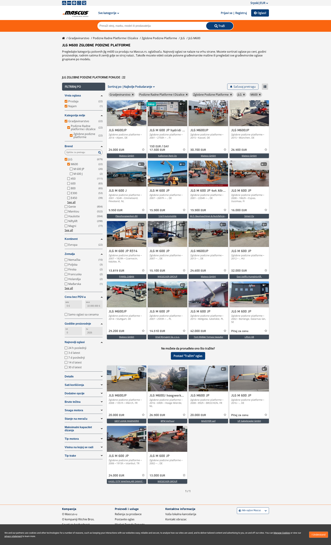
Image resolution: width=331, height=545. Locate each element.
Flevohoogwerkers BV (127, 216)
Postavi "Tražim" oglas (188, 356)
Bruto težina (73, 401)
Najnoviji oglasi (75, 342)
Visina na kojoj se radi (79, 447)
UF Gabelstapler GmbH (249, 420)
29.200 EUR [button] (116, 331)
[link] (126, 113)
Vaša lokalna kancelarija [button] (180, 514)
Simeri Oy (249, 216)
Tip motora (72, 438)
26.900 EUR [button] (239, 150)
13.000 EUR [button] (157, 475)
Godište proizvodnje (78, 323)
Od (67, 329)
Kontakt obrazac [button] (176, 519)
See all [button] (71, 202)
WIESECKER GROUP (167, 276)
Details (69, 376)
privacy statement (13, 536)
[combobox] (239, 510)
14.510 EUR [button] (157, 331)
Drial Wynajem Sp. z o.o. (167, 336)
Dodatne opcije (74, 393)
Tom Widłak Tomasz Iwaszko (208, 336)
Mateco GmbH (126, 155)
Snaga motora (74, 410)
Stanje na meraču (76, 418)
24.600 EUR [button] (198, 270)
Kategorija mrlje (75, 115)
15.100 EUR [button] (157, 270)
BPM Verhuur (167, 420)
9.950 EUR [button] (116, 210)
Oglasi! (262, 13)
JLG (183, 38)
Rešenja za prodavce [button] (128, 514)
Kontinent (71, 238)
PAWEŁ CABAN (126, 276)
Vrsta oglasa (73, 95)
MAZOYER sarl (208, 420)
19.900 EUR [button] (198, 210)
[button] (83, 87)
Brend (69, 146)
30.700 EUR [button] (198, 150)
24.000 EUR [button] (116, 150)
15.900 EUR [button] (157, 210)
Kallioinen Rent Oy (167, 155)
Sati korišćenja (74, 384)
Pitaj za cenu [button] (239, 331)
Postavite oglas (124, 519)
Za (87, 329)
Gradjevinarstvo (78, 38)
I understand (318, 534)
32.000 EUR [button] (239, 270)
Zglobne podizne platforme (159, 38)
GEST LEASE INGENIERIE (126, 420)
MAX (88, 302)
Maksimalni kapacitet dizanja (78, 429)
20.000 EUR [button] (116, 415)
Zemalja (70, 253)
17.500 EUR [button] (159, 148)
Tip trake (70, 455)
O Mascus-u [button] (69, 514)
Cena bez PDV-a (75, 296)
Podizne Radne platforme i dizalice (115, 38)
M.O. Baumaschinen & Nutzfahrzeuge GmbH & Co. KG (217, 216)
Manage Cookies (282, 533)
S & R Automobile (167, 216)
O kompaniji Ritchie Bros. (78, 519)
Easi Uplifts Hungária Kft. (249, 276)
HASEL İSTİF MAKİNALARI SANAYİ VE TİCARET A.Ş (133, 481)
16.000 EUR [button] (239, 210)
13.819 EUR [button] (116, 270)
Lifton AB (249, 336)
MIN (67, 302)
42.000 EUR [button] (198, 331)
